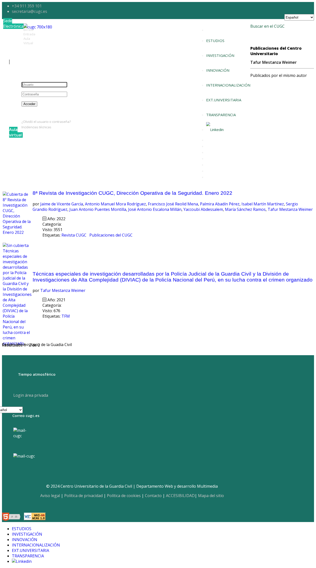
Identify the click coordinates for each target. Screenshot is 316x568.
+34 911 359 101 (27, 6)
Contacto (153, 495)
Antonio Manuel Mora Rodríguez (115, 204)
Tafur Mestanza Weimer (290, 209)
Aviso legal (50, 495)
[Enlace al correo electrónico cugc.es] (23, 438)
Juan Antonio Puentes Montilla (97, 209)
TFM (66, 316)
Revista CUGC (74, 235)
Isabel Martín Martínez (262, 204)
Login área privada (30, 395)
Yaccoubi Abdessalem (203, 209)
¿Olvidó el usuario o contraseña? (46, 121)
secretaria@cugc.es (29, 11)
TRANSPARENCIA (221, 114)
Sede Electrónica (13, 23)
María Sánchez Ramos (245, 209)
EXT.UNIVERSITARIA (223, 99)
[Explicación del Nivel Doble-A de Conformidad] (35, 517)
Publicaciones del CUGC (111, 235)
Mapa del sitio (211, 495)
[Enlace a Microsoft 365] (24, 456)
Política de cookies (124, 495)
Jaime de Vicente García (61, 204)
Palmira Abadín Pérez (219, 204)
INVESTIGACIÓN (220, 55)
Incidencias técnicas (36, 127)
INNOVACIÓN (217, 70)
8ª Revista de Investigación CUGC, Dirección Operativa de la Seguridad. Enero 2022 (132, 193)
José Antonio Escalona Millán (154, 209)
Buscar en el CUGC (267, 26)
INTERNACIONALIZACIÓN (228, 85)
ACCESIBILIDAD (180, 495)
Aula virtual (15, 132)
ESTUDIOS (215, 40)
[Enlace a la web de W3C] (12, 517)
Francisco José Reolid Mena (173, 204)
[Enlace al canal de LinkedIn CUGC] (215, 129)
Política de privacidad (83, 495)
